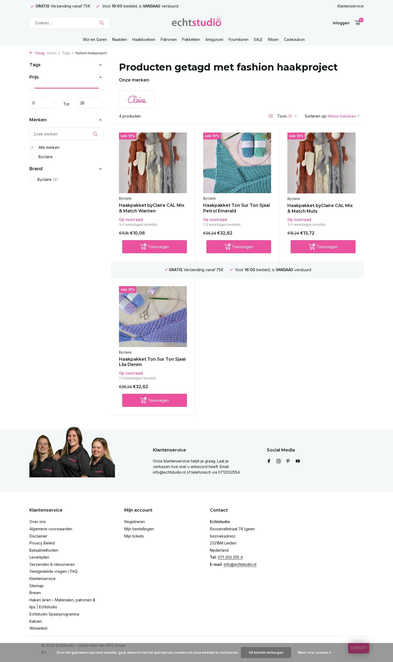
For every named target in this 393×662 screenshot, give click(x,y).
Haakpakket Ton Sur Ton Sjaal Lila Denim (152, 362)
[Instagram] (278, 461)
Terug (39, 53)
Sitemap (36, 585)
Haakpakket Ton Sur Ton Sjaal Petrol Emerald (236, 208)
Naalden (119, 39)
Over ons (37, 521)
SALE (258, 39)
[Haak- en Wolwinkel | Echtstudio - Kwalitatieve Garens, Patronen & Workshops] (196, 22)
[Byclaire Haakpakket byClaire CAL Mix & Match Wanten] (153, 163)
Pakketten (191, 39)
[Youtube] (298, 461)
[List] (270, 116)
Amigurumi (214, 39)
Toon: (282, 116)
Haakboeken (143, 39)
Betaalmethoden (43, 550)
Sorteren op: (316, 116)
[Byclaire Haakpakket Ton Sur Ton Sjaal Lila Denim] (153, 316)
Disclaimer (38, 536)
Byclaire (45, 156)
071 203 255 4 (230, 557)
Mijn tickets (134, 536)
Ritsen (273, 39)
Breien (35, 592)
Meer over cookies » (314, 653)
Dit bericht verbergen (266, 653)
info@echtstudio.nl (240, 564)
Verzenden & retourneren (52, 564)
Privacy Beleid (42, 543)
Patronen (169, 39)
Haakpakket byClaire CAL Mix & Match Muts (320, 208)
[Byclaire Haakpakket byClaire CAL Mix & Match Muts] (321, 163)
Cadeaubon (294, 39)
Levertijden (39, 557)
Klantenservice (350, 6)
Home (52, 53)
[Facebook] (269, 461)
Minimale (42, 103)
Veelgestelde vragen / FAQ (53, 571)
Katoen (35, 621)
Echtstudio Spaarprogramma (54, 614)
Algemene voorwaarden (50, 529)
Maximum (90, 103)
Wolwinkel (38, 628)
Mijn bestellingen (139, 529)
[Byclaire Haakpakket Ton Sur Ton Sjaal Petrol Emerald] (237, 163)
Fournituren (238, 39)
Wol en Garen (95, 39)
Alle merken (48, 147)
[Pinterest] (288, 461)
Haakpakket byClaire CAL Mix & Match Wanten (151, 208)
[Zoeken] (102, 22)
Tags (66, 53)
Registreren (134, 521)
